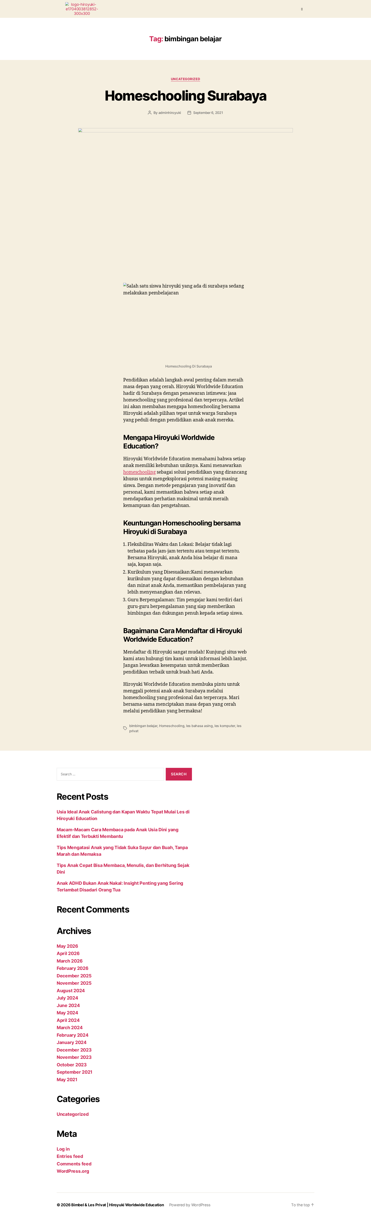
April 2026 (68, 953)
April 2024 (68, 1020)
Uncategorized (185, 79)
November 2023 (74, 1057)
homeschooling (139, 472)
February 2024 (72, 1035)
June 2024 (68, 1005)
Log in (63, 1149)
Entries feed (70, 1156)
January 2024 (72, 1042)
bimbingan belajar (143, 726)
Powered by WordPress (189, 1205)
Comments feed (74, 1163)
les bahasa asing (199, 726)
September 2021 (74, 1072)
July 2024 (67, 998)
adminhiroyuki (169, 112)
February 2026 (72, 968)
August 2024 (71, 990)
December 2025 (74, 975)
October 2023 (72, 1064)
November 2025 (74, 983)
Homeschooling (171, 726)
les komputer (224, 726)
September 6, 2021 (208, 112)
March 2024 (69, 1027)
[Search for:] (109, 775)
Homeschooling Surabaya (185, 95)
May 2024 (67, 1012)
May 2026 (67, 946)
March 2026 (69, 961)
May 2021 (67, 1079)
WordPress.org (73, 1171)
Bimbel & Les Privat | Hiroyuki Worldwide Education (117, 1205)
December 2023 (74, 1050)
